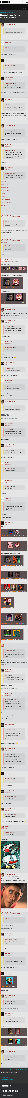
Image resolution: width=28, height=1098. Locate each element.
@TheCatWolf (4, 205)
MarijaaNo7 (8, 99)
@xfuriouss (4, 211)
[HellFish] (2, 645)
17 (20, 21)
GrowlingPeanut (16, 216)
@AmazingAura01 (5, 199)
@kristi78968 (4, 184)
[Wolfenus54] (2, 260)
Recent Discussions (7, 1079)
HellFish (7, 645)
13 (12, 21)
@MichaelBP (4, 187)
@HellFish (3, 196)
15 (16, 21)
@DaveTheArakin (5, 208)
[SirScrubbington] (2, 25)
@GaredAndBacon (5, 190)
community (23, 1086)
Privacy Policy (10, 1095)
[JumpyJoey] (2, 43)
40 (25, 21)
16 (18, 21)
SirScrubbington (10, 24)
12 (11, 21)
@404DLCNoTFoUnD (6, 202)
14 (14, 21)
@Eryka (3, 193)
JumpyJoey (7, 29)
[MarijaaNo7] (2, 100)
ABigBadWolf (9, 60)
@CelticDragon (5, 182)
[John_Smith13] (2, 363)
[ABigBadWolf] (2, 60)
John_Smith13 (8, 65)
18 (22, 21)
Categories (23, 8)
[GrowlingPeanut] (6, 216)
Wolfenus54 (8, 245)
